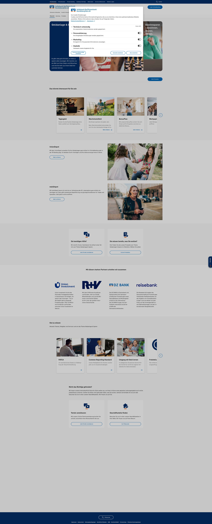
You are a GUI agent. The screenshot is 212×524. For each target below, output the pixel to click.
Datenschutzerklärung (77, 21)
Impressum (90, 21)
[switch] (139, 33)
